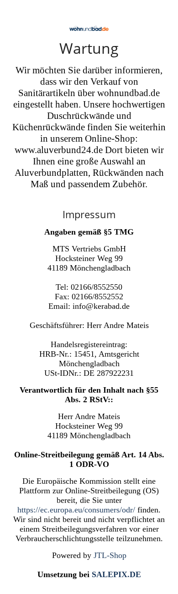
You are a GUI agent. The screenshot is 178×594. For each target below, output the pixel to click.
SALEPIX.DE (116, 574)
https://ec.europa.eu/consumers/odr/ (76, 509)
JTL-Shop (110, 555)
